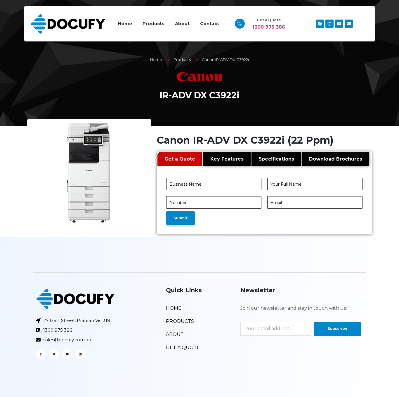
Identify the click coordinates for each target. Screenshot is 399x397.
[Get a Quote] (240, 24)
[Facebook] (320, 24)
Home (125, 23)
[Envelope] (349, 24)
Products (153, 23)
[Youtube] (339, 24)
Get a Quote (269, 20)
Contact (209, 23)
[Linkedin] (329, 24)
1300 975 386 (268, 27)
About (182, 23)
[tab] (179, 159)
